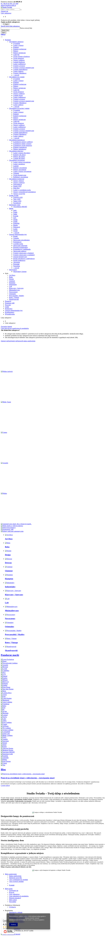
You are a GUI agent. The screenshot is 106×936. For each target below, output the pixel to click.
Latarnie (16, 166)
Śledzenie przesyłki (15, 878)
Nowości (8, 305)
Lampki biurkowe (19, 62)
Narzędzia (16, 266)
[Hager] (4, 661)
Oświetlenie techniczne (16, 179)
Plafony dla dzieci (19, 156)
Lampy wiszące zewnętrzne (22, 171)
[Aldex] (4, 720)
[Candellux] (5, 670)
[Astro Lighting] (6, 702)
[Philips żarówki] (7, 371)
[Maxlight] (4, 713)
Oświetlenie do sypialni (16, 77)
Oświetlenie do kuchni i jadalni (19, 108)
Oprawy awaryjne (19, 194)
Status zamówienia (15, 876)
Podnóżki (16, 223)
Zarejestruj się (13, 890)
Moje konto (9, 889)
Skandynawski (14, 299)
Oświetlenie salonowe (16, 42)
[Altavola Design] (7, 748)
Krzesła (15, 216)
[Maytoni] (4, 667)
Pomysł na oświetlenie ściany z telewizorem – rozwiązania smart (28, 778)
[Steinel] (4, 743)
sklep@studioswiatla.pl (8, 5)
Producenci (8, 308)
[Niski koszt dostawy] (8, 527)
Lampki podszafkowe (20, 69)
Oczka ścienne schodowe (21, 56)
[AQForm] (4, 726)
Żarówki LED (18, 197)
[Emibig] (4, 685)
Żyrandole (16, 43)
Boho (11, 277)
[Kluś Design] (6, 761)
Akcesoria (16, 262)
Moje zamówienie (11, 874)
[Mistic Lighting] (7, 735)
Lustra (15, 229)
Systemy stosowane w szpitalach (24, 255)
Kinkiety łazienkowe (20, 147)
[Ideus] (3, 691)
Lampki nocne (18, 95)
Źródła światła (13, 195)
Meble (11, 208)
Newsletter (12, 902)
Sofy (14, 218)
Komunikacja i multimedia (22, 249)
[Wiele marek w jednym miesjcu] (12, 526)
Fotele (15, 212)
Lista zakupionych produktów (19, 896)
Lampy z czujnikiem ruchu (22, 190)
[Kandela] (4, 756)
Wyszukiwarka (10, 314)
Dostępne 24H (9, 303)
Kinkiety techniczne (19, 49)
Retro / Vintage (14, 297)
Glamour (12, 281)
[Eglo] (3, 696)
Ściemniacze (17, 242)
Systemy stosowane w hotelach (23, 253)
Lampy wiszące (18, 45)
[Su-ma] (4, 711)
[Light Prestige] (6, 698)
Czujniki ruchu (18, 244)
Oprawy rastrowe (19, 182)
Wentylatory (13, 270)
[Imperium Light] (7, 754)
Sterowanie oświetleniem (21, 240)
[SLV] (3, 672)
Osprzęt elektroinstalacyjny (18, 234)
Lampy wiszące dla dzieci (21, 153)
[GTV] (3, 674)
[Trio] (3, 765)
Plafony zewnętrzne (19, 169)
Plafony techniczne (19, 53)
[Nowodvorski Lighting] (9, 663)
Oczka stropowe (18, 58)
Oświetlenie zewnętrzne (17, 160)
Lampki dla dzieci (19, 158)
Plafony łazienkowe (19, 149)
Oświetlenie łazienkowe (17, 140)
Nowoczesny (13, 292)
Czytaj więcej (5, 785)
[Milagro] (4, 680)
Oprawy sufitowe (19, 60)
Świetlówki (17, 203)
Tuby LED (16, 199)
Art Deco (12, 275)
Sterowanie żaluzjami (20, 245)
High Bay (16, 188)
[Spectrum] (5, 741)
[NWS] (3, 737)
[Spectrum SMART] (8, 752)
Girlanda (16, 173)
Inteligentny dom (14, 205)
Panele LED (17, 186)
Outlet (7, 307)
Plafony (15, 51)
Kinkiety (16, 47)
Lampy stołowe (18, 71)
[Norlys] (4, 717)
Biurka (15, 225)
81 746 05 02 (5, 3)
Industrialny (13, 284)
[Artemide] (5, 758)
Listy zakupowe (6, 13)
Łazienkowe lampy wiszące (22, 143)
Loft (10, 286)
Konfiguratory (9, 312)
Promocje (8, 301)
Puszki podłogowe (19, 260)
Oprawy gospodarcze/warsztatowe (24, 192)
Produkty (8, 40)
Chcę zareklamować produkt (18, 879)
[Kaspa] (4, 746)
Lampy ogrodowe (19, 164)
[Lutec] (3, 719)
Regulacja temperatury (20, 247)
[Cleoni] (4, 763)
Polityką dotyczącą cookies (17, 918)
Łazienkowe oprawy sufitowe (23, 142)
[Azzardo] (4, 463)
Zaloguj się (4, 11)
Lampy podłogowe (19, 64)
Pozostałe (16, 264)
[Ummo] (4, 432)
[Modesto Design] (7, 750)
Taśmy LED (17, 201)
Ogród (15, 231)
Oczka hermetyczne (19, 175)
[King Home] (5, 687)
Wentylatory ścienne (19, 271)
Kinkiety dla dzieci (19, 155)
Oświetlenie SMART (20, 207)
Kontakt (11, 885)
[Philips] (4, 493)
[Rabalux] (4, 683)
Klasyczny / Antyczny (16, 288)
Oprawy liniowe (18, 181)
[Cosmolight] (5, 732)
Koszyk (11, 892)
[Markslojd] (5, 700)
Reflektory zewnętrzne (20, 177)
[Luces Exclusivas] (7, 659)
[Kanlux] (4, 678)
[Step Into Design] (7, 689)
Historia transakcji (15, 898)
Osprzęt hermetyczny (20, 257)
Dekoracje (16, 227)
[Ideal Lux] (5, 682)
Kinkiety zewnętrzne (20, 168)
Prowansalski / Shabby (16, 296)
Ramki (15, 236)
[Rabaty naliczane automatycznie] (12, 531)
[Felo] (3, 707)
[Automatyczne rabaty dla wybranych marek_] (16, 524)
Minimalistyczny (14, 290)
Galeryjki (16, 55)
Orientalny (12, 294)
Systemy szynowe (19, 66)
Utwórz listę (5, 30)
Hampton (12, 283)
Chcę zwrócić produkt (16, 881)
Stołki (15, 214)
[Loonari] (4, 715)
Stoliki (15, 220)
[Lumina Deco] (6, 693)
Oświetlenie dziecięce (16, 151)
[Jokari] (3, 745)
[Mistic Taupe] (6, 402)
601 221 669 (14, 3)
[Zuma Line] (5, 733)
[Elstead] (4, 676)
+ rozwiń (16, 75)
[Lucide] (4, 669)
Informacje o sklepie (15, 912)
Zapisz (7, 24)
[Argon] (4, 695)
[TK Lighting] (6, 728)
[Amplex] (4, 739)
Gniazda (16, 238)
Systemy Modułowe (19, 73)
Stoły (15, 210)
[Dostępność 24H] (7, 529)
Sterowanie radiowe (19, 251)
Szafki (15, 221)
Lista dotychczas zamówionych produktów (15, 328)
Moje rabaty (13, 900)
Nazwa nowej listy (26, 28)
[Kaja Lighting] (6, 722)
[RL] (3, 709)
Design (11, 279)
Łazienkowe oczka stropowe (22, 145)
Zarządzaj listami (6, 326)
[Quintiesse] (5, 704)
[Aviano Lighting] (7, 730)
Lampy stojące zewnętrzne (22, 162)
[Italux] (3, 706)
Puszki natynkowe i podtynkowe (24, 258)
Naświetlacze (17, 184)
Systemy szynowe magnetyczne (23, 67)
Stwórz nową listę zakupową (10, 26)
